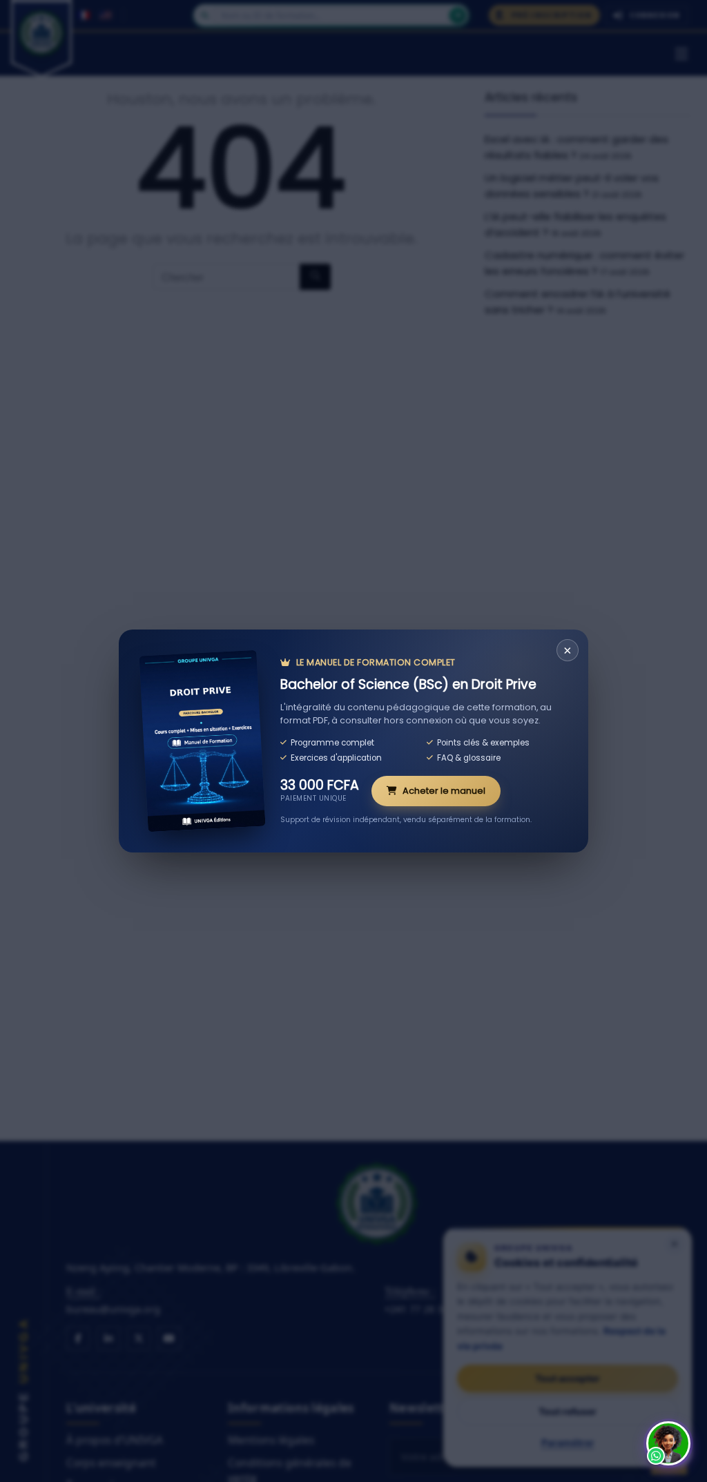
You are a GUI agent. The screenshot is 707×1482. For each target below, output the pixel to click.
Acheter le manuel (444, 790)
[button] (668, 1443)
